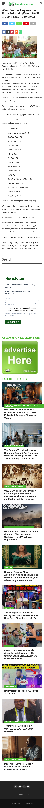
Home (7, 793)
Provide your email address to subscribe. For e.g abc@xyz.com (20, 303)
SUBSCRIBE (13, 322)
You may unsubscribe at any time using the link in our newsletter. (21, 314)
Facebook (19, 795)
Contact (23, 793)
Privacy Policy (33, 793)
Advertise (14, 793)
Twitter (27, 795)
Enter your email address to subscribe (17, 292)
